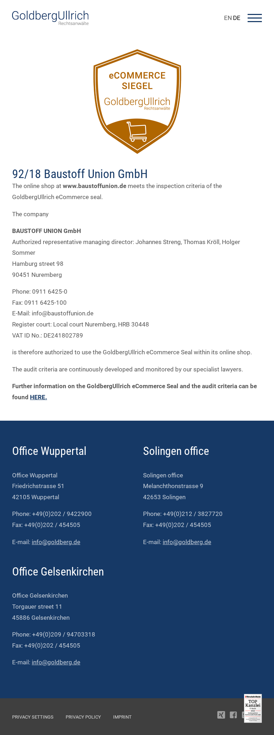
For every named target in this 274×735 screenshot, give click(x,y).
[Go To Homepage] (50, 22)
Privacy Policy (83, 717)
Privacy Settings (33, 717)
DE (236, 17)
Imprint (122, 717)
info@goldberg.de (56, 542)
